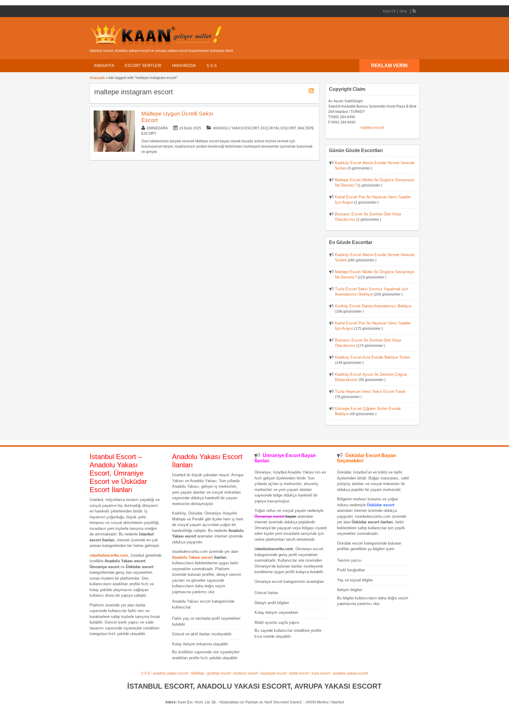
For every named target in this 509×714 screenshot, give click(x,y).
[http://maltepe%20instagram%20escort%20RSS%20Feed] (312, 92)
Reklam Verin (389, 65)
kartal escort (299, 673)
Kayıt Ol (389, 11)
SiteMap (197, 673)
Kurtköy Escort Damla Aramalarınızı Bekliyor (373, 306)
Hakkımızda (184, 65)
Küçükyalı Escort (278, 128)
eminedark (157, 128)
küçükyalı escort (273, 673)
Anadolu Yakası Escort (236, 128)
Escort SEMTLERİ (143, 65)
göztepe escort (219, 673)
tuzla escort (321, 673)
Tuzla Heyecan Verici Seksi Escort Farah (370, 391)
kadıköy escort (372, 128)
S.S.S (211, 65)
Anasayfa (104, 65)
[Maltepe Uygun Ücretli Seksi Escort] (114, 151)
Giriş (403, 11)
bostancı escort (246, 673)
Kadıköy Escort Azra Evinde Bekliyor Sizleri (372, 357)
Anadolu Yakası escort (192, 557)
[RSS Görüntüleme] (414, 11)
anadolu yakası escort (170, 673)
